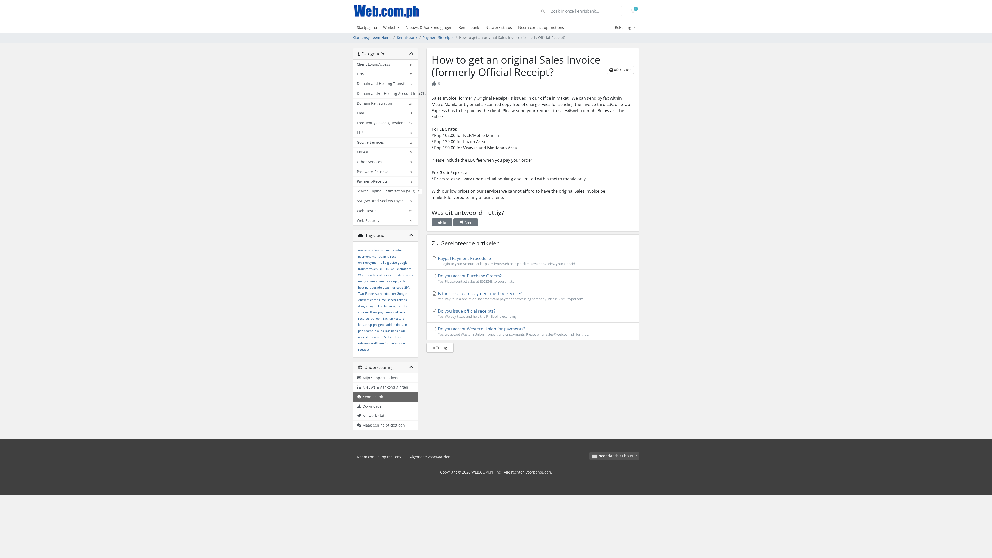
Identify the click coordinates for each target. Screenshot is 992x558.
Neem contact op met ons (541, 27)
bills (383, 262)
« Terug (440, 348)
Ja (444, 222)
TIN (386, 269)
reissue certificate (371, 343)
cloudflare (404, 269)
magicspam (366, 281)
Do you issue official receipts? (477, 313)
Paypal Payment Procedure (507, 260)
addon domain (396, 324)
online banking (385, 306)
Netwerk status (498, 27)
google (403, 262)
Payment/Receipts (438, 37)
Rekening (623, 27)
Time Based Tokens (393, 300)
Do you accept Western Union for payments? (513, 331)
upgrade (376, 287)
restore (399, 318)
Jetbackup (365, 324)
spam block (384, 281)
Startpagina (367, 27)
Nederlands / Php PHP (617, 455)
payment (364, 256)
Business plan (395, 331)
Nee (467, 222)
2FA (407, 287)
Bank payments (381, 312)
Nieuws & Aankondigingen (429, 27)
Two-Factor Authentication (377, 293)
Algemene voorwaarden (430, 456)
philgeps (379, 324)
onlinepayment (368, 262)
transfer (396, 250)
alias (380, 331)
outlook (376, 318)
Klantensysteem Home (372, 37)
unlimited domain (370, 337)
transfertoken (368, 269)
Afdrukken (622, 69)
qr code (397, 287)
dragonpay (366, 306)
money (385, 250)
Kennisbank (469, 27)
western (364, 250)
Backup (387, 318)
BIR (381, 269)
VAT (393, 269)
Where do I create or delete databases (385, 275)
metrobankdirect (384, 256)
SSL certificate (394, 337)
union (375, 250)
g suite (392, 262)
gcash (387, 287)
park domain (367, 331)
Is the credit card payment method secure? (511, 296)
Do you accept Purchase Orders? (476, 278)
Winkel (389, 27)
